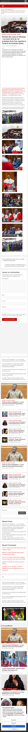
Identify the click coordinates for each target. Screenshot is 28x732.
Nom (3, 295)
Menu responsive (25, 1)
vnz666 (3, 547)
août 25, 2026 (11, 416)
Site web (4, 307)
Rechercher (4, 510)
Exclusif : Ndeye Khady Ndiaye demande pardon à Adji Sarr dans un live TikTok (16, 432)
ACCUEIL (4, 34)
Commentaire (5, 278)
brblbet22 (4, 552)
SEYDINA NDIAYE (13, 45)
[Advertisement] (14, 73)
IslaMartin (4, 562)
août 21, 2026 (11, 433)
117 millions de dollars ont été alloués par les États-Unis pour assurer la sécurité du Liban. (14, 265)
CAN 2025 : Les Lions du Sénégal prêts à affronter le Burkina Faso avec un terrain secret (13, 568)
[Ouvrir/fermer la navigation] (3, 6)
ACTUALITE (9, 34)
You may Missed (7, 626)
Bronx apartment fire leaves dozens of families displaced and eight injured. (13, 260)
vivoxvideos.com (5, 566)
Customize (13, 720)
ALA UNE (14, 34)
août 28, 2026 (5, 405)
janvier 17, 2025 (5, 45)
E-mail (4, 301)
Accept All (13, 726)
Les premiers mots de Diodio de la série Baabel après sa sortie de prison (17, 423)
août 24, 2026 (11, 425)
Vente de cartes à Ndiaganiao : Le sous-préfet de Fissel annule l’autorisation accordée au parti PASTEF (13, 403)
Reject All (14, 723)
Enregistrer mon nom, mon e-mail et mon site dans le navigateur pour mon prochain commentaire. (14, 315)
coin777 (4, 557)
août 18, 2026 (11, 442)
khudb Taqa (11, 405)
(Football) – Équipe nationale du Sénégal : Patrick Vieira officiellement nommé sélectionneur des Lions (16, 441)
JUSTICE (19, 34)
